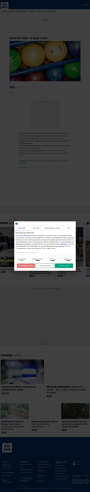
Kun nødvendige (26, 266)
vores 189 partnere (25, 235)
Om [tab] (68, 228)
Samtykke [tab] (21, 228)
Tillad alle (64, 266)
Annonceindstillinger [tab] (52, 228)
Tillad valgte (45, 266)
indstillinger (64, 244)
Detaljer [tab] (36, 228)
